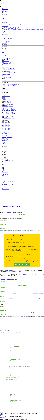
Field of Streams (14, 24)
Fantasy (13, 28)
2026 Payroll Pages (4, 133)
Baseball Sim (3, 162)
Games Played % (10, 49)
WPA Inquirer (4, 98)
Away (10, 101)
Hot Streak (3, 163)
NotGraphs (13, 27)
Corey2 (13, 395)
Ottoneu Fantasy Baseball (5, 16)
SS (7, 118)
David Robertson (2, 279)
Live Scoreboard (4, 54)
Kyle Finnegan (8, 316)
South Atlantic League (11, 84)
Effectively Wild (6, 20)
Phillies (3, 116)
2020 (11, 58)
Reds (7, 116)
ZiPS (2, 31)
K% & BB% (9, 181)
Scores (3, 175)
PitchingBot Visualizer (5, 165)
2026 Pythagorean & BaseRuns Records (7, 62)
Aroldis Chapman (22, 308)
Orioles (3, 109)
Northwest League (16, 84)
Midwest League (5, 84)
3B (8, 118)
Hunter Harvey (26, 316)
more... (12, 181)
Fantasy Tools (4, 177)
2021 (9, 58)
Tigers (7, 110)
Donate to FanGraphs (5, 11)
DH (13, 118)
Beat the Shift (19, 24)
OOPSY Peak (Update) (9, 38)
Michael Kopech (14, 217)
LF (9, 118)
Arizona (4, 86)
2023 (6, 58)
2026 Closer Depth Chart (5, 131)
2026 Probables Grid (4, 135)
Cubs (5, 128)
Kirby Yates (7, 279)
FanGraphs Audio (9, 29)
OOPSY (3, 35)
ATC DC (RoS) (4, 43)
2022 (7, 58)
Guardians (7, 108)
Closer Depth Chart (8, 212)
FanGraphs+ (21, 27)
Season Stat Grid (4, 75)
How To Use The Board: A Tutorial (6, 144)
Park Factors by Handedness (5, 189)
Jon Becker (2, 208)
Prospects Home (4, 141)
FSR (7, 184)
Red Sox (3, 124)
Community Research (5, 26)
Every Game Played (4, 49)
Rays (2, 110)
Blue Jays (3, 108)
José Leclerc (1, 278)
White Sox (7, 111)
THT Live (7, 28)
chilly (13, 360)
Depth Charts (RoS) (4, 42)
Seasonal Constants (4, 187)
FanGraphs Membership (5, 9)
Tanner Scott (11, 298)
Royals (7, 109)
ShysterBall (16, 28)
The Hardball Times (9, 27)
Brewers (7, 113)
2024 (4, 58)
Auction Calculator (4, 14)
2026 (4, 68)
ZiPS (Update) (7, 40)
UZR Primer (3, 184)
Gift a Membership (4, 10)
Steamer (3, 32)
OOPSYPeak (3, 38)
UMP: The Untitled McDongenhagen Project (22, 29)
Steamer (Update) (8, 41)
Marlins (3, 114)
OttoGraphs (41, 29)
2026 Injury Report (4, 132)
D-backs (12, 113)
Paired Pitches (4, 164)
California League (5, 85)
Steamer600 (3, 37)
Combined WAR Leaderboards (6, 96)
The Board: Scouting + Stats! (6, 143)
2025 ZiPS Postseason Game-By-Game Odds (8, 63)
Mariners (9, 124)
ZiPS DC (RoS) (12, 40)
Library (3, 169)
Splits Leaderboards (4, 73)
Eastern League (5, 83)
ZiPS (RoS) (3, 40)
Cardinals (7, 114)
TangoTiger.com (2, 417)
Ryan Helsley (16, 312)
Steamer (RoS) (4, 41)
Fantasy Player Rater (4, 13)
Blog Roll (3, 18)
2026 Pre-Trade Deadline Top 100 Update (7, 160)
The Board (3, 142)
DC (5, 108)
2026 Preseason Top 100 (5, 159)
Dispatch (10, 28)
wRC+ (5, 181)
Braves (3, 113)
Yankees (3, 111)
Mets (2, 128)
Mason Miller (9, 270)
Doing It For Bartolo (36, 29)
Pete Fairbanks (24, 274)
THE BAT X (6, 34)
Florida (7, 86)
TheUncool (15, 401)
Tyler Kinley (41, 293)
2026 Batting (3, 89)
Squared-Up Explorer (5, 166)
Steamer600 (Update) (8, 37)
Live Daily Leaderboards (5, 55)
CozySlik (14, 347)
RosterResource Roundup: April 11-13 (5, 330)
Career (13, 68)
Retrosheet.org (2, 418)
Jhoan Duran (1, 230)
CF (10, 118)
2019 (12, 58)
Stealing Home (31, 29)
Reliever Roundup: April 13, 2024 (10, 206)
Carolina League (10, 85)
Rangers (12, 111)
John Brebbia (2, 217)
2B (6, 118)
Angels (12, 108)
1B (5, 118)
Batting (3, 80)
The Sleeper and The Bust (8, 24)
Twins (5, 124)
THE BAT (3, 34)
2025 (2, 58)
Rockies (12, 116)
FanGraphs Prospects (4, 22)
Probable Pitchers (9, 54)
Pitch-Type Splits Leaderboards (6, 74)
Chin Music (14, 29)
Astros (12, 109)
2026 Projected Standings (5, 61)
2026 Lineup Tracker (4, 136)
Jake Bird (14, 293)
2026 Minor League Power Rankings (7, 137)
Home (8, 101)
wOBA (3, 181)
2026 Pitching (7, 89)
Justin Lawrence (35, 293)
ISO (6, 181)
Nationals (3, 115)
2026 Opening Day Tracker (5, 140)
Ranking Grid (6, 72)
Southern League (10, 83)
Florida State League (15, 85)
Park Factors (3, 170)
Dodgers (12, 114)
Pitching (5, 80)
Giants (9, 128)
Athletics (12, 110)
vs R (6, 101)
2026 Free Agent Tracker (5, 138)
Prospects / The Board (5, 174)
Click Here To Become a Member (22, 264)
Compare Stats (15, 72)
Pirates (7, 115)
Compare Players (10, 72)
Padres (12, 115)
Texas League (14, 83)
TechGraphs (17, 27)
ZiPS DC (4, 31)
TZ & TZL (10, 184)
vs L (4, 101)
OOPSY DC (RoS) (4, 44)
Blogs (2, 178)
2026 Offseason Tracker (5, 139)
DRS (6, 184)
